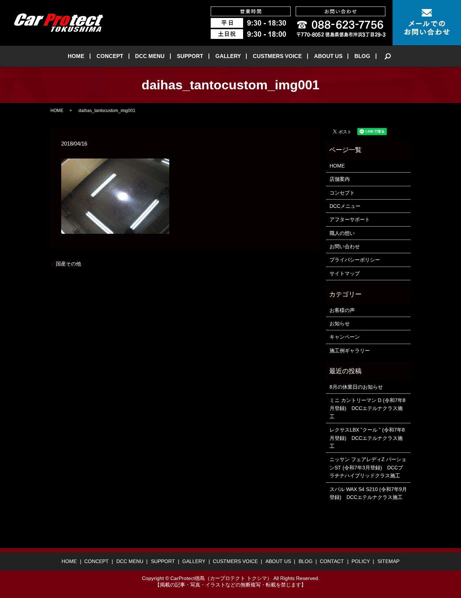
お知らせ (340, 323)
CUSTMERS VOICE (277, 56)
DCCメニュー (345, 206)
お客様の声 (342, 310)
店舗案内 (340, 179)
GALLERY (228, 56)
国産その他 (68, 264)
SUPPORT (190, 56)
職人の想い (342, 233)
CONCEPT (110, 56)
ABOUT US (328, 56)
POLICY (361, 561)
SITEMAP (388, 561)
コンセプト (342, 193)
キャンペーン (345, 337)
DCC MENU (150, 56)
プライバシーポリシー (355, 260)
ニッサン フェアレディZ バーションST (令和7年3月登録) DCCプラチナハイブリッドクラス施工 (368, 467)
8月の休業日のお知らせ (356, 387)
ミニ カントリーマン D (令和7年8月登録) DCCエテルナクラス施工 (368, 408)
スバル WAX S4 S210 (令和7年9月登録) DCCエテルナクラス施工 (368, 493)
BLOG (362, 56)
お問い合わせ (345, 246)
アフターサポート (350, 219)
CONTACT (332, 561)
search (387, 56)
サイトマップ (345, 273)
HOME (76, 56)
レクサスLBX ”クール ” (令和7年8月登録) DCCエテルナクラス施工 (367, 438)
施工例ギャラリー (350, 350)
